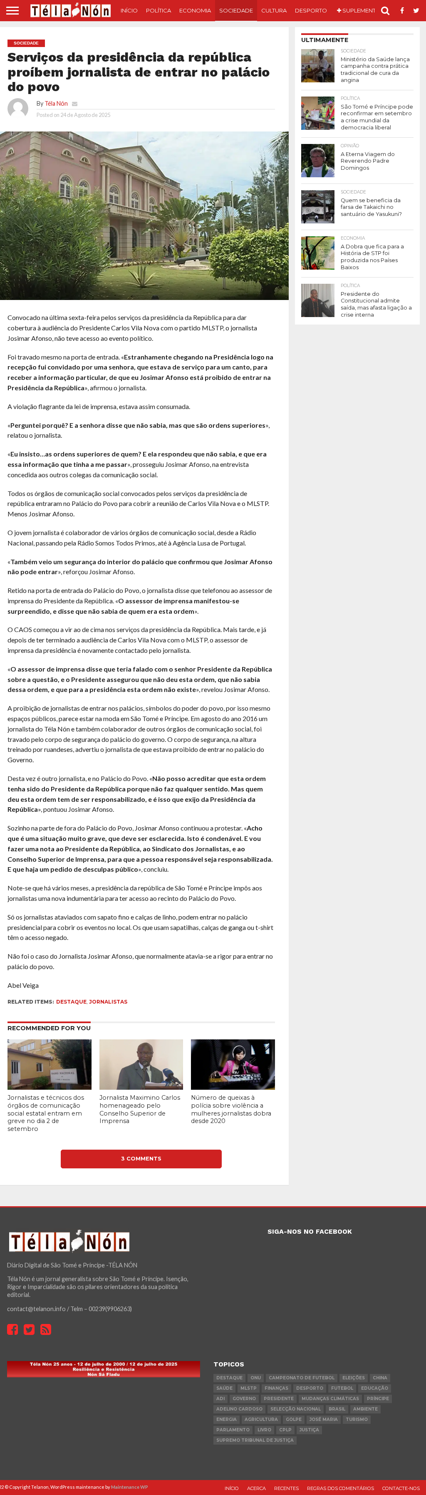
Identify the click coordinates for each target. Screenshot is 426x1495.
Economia (195, 10)
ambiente (365, 1409)
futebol (342, 1388)
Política (158, 10)
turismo (357, 1419)
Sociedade (236, 10)
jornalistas (108, 1002)
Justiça (309, 1430)
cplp (285, 1430)
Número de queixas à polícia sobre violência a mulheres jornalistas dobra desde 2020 (231, 1109)
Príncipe (378, 1398)
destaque (71, 1002)
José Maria (324, 1419)
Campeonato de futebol (301, 1378)
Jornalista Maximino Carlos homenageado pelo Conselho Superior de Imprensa (139, 1109)
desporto (309, 1388)
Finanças (276, 1388)
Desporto (311, 10)
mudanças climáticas (330, 1398)
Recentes (286, 1488)
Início (129, 10)
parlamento (233, 1430)
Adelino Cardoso (239, 1409)
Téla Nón (56, 103)
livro (264, 1430)
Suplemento (361, 10)
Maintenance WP (129, 1487)
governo (244, 1398)
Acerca (256, 1488)
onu (255, 1378)
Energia (226, 1419)
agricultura (261, 1419)
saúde (224, 1388)
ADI (220, 1398)
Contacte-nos (401, 1488)
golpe (294, 1419)
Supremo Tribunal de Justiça (255, 1440)
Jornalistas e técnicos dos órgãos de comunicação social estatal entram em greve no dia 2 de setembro (45, 1113)
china (380, 1378)
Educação (374, 1388)
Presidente (279, 1398)
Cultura (274, 10)
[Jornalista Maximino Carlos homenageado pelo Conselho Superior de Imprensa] (141, 1087)
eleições (353, 1378)
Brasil (337, 1409)
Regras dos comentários (340, 1488)
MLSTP (248, 1388)
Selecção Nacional (295, 1409)
